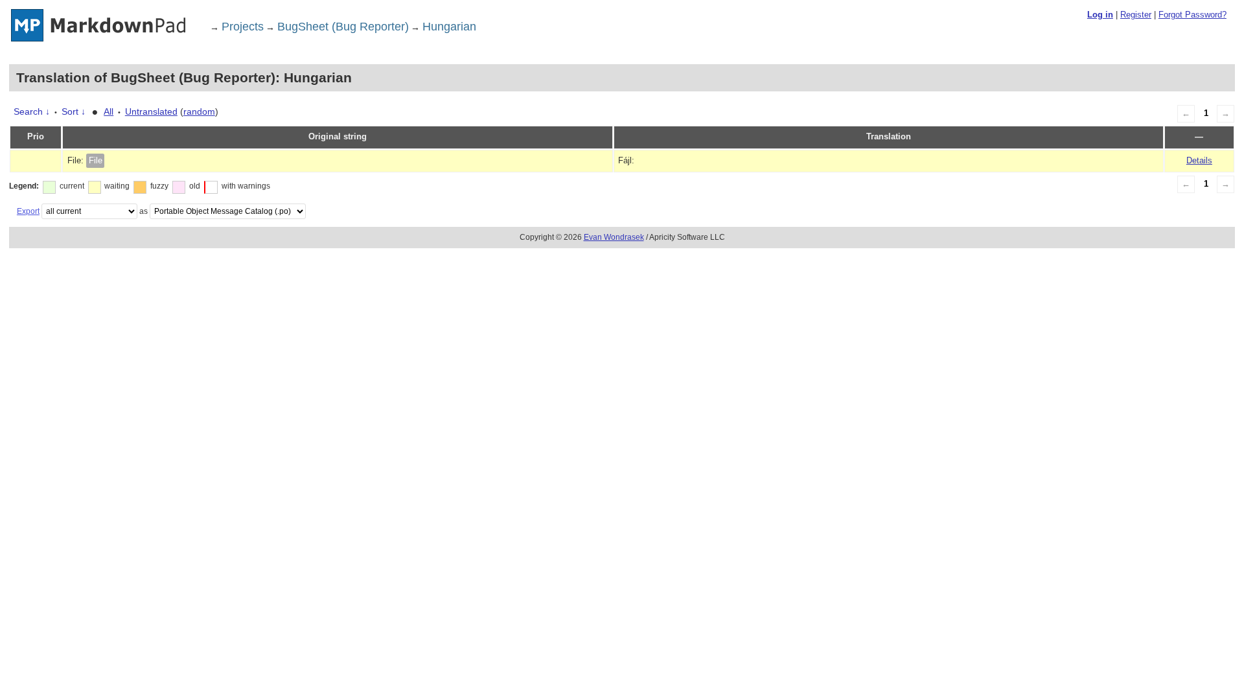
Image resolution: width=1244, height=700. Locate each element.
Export (28, 211)
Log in (1100, 14)
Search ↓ (32, 111)
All (108, 111)
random (199, 111)
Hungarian (449, 26)
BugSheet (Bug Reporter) (343, 26)
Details (1199, 160)
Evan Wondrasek (614, 237)
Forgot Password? (1192, 14)
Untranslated (151, 111)
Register (1135, 14)
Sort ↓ (74, 111)
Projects (243, 26)
